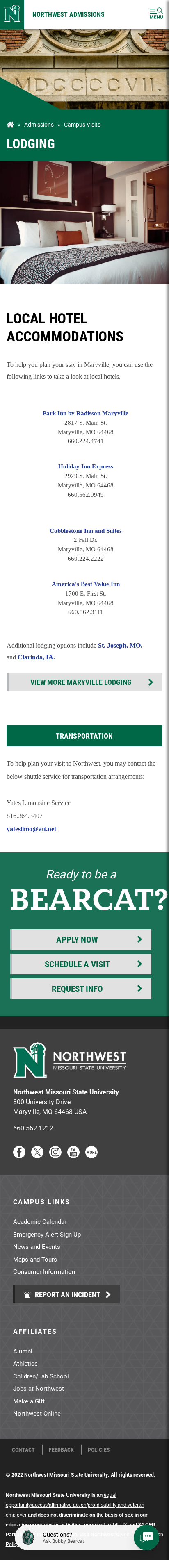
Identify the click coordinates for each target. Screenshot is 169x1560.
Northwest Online (37, 1413)
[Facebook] (19, 1155)
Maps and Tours (35, 1259)
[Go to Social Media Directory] (91, 1155)
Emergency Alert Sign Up (47, 1234)
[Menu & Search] (156, 14)
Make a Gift (29, 1401)
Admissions (39, 124)
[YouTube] (73, 1155)
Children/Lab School (41, 1376)
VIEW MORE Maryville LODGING (81, 682)
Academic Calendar (39, 1221)
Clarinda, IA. (36, 657)
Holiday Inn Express (85, 466)
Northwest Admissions (68, 14)
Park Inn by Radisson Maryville (85, 412)
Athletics (25, 1363)
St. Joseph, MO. (120, 645)
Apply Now (77, 939)
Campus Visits (82, 124)
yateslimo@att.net (31, 828)
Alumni (22, 1351)
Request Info (77, 988)
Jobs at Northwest (38, 1388)
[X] (37, 1155)
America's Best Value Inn (86, 583)
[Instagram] (55, 1155)
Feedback (61, 1449)
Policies (99, 1449)
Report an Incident (66, 1294)
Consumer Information (44, 1271)
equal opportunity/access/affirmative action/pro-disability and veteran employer (75, 1505)
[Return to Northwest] (12, 14)
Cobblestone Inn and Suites (86, 530)
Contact (23, 1449)
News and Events (36, 1246)
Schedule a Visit (77, 964)
